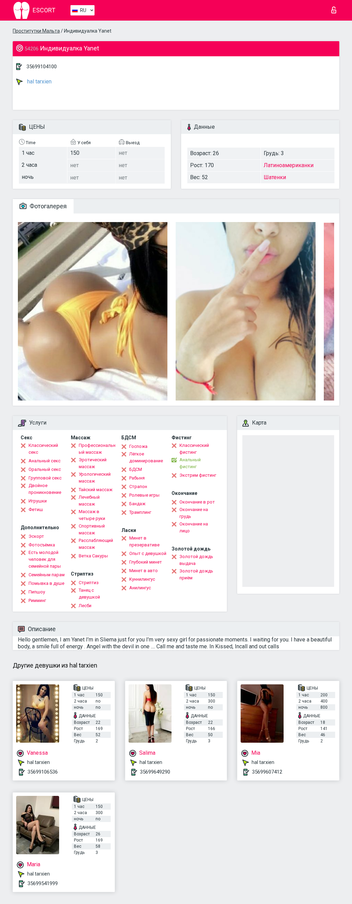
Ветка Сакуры (93, 555)
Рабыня (137, 477)
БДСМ (135, 469)
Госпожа (138, 446)
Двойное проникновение (45, 489)
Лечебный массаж (89, 501)
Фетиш (36, 509)
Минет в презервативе (144, 541)
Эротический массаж (93, 463)
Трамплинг (140, 512)
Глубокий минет (145, 562)
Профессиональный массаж (97, 449)
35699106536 (43, 772)
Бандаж (137, 503)
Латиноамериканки (289, 165)
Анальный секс (44, 460)
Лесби (85, 605)
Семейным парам (47, 574)
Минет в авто (143, 570)
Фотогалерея (47, 206)
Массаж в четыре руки (92, 515)
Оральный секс (45, 469)
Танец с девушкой (89, 594)
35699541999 (43, 883)
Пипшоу (37, 591)
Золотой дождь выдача (196, 560)
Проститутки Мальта (36, 31)
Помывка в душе (46, 583)
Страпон (138, 486)
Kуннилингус (142, 579)
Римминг (37, 600)
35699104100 (41, 66)
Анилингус (140, 587)
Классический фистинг (194, 449)
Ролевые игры (144, 495)
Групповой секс (45, 477)
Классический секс (43, 449)
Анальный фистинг (190, 463)
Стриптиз (89, 582)
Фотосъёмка (42, 544)
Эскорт (36, 536)
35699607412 (267, 772)
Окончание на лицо (193, 527)
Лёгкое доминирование (146, 457)
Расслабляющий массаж (96, 544)
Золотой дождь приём (196, 574)
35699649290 (155, 772)
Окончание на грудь (193, 513)
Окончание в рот (197, 502)
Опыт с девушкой (147, 553)
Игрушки (38, 500)
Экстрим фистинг (197, 475)
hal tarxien (39, 81)
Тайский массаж (95, 489)
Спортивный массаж (92, 529)
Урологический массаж (95, 478)
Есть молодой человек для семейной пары (45, 559)
